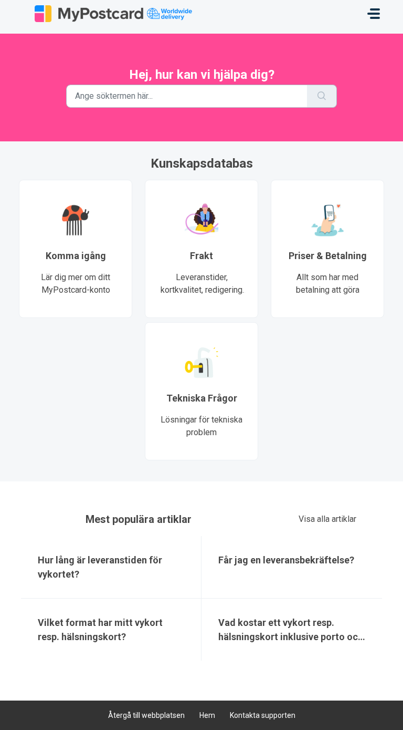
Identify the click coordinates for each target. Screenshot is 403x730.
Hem (207, 715)
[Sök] (322, 96)
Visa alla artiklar (327, 519)
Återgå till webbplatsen (146, 715)
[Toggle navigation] (373, 13)
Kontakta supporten (262, 715)
